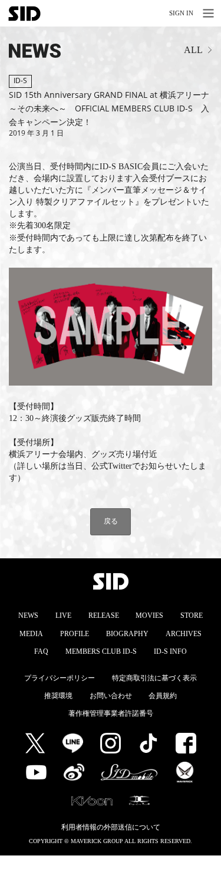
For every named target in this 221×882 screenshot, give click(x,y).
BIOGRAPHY (127, 633)
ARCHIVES (184, 633)
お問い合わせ (111, 695)
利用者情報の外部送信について (110, 827)
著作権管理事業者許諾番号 (110, 713)
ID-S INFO (170, 651)
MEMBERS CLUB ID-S (101, 651)
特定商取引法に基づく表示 (154, 678)
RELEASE (103, 615)
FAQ (41, 651)
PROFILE (74, 633)
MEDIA (31, 633)
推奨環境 (58, 695)
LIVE (63, 615)
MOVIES (149, 615)
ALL (193, 50)
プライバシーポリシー (59, 678)
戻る (111, 521)
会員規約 (163, 695)
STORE (191, 615)
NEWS (28, 615)
